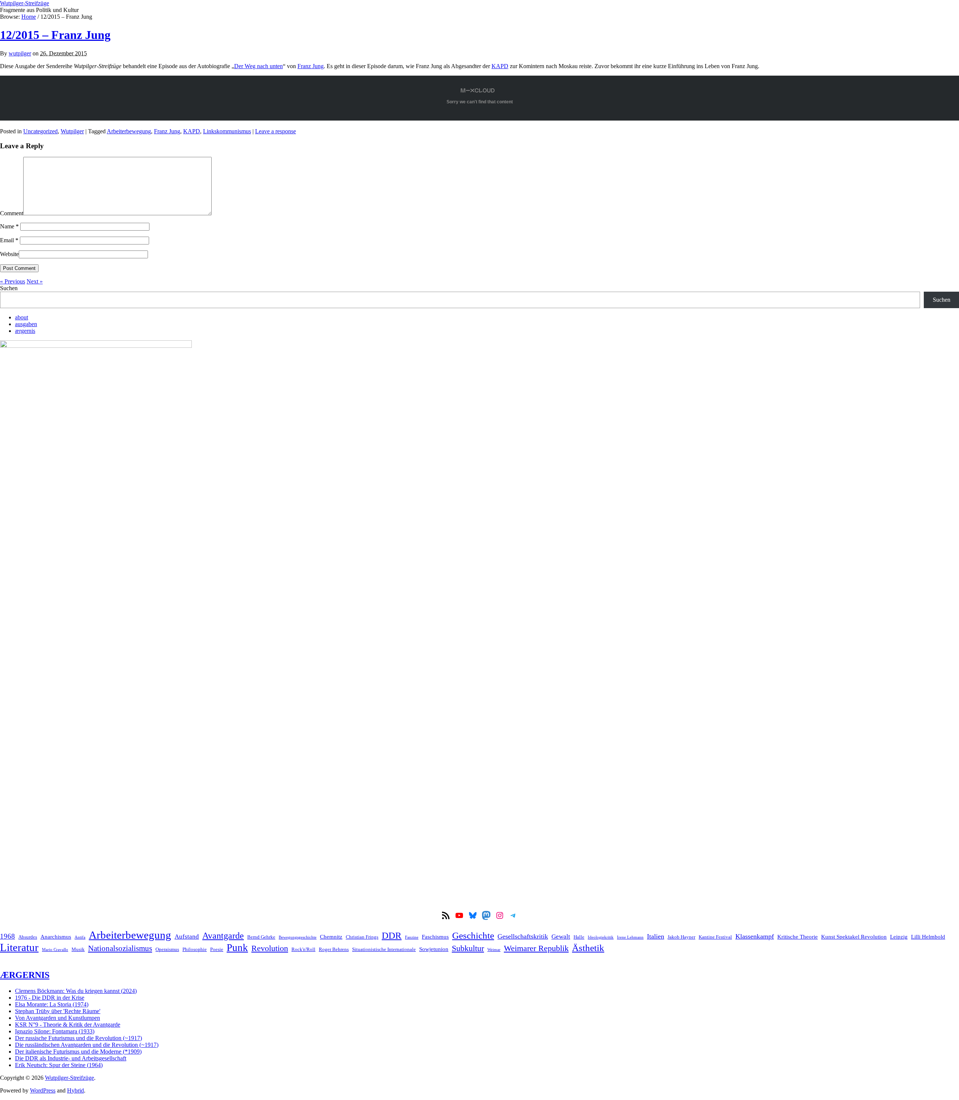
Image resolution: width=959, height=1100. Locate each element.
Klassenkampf (754, 936)
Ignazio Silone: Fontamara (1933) (54, 1031)
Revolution (269, 948)
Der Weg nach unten (258, 66)
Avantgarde (223, 936)
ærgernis (25, 331)
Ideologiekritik (601, 937)
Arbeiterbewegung (129, 131)
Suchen (9, 288)
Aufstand (187, 936)
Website (9, 254)
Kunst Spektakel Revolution (854, 936)
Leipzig (899, 936)
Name (9, 226)
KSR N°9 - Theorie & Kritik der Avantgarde (67, 1024)
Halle (579, 937)
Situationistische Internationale (384, 949)
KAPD (499, 66)
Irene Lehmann (630, 937)
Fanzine (411, 937)
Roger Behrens (334, 949)
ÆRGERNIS (24, 975)
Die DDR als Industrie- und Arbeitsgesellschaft (70, 1058)
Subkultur (468, 948)
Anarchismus (55, 936)
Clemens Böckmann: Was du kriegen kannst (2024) (76, 991)
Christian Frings (362, 937)
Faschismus (435, 936)
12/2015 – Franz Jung (55, 35)
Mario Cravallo (55, 950)
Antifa (80, 937)
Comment (11, 213)
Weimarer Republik (536, 948)
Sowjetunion (433, 949)
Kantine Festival (715, 937)
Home (28, 16)
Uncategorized (40, 131)
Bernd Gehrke (261, 937)
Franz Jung (310, 66)
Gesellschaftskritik (522, 936)
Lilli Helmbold (928, 936)
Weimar (493, 950)
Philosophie (194, 949)
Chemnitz (331, 936)
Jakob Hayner (681, 937)
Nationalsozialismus (120, 948)
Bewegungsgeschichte (298, 937)
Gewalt (560, 936)
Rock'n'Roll (303, 949)
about (21, 317)
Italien (655, 936)
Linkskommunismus (227, 131)
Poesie (216, 949)
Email (9, 240)
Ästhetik (588, 947)
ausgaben (26, 324)
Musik (78, 949)
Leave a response (275, 131)
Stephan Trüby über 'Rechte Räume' (57, 1011)
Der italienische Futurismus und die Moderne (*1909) (78, 1051)
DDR (392, 935)
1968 (7, 936)
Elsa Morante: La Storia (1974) (51, 1004)
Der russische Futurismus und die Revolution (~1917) (78, 1038)
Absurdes (27, 937)
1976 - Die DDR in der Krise (49, 997)
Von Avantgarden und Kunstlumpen (57, 1018)
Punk (237, 947)
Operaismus (167, 949)
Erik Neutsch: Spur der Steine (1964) (59, 1065)
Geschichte (473, 935)
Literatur (19, 947)
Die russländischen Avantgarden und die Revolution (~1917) (86, 1045)
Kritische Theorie (797, 936)
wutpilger (20, 53)
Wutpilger (72, 131)
